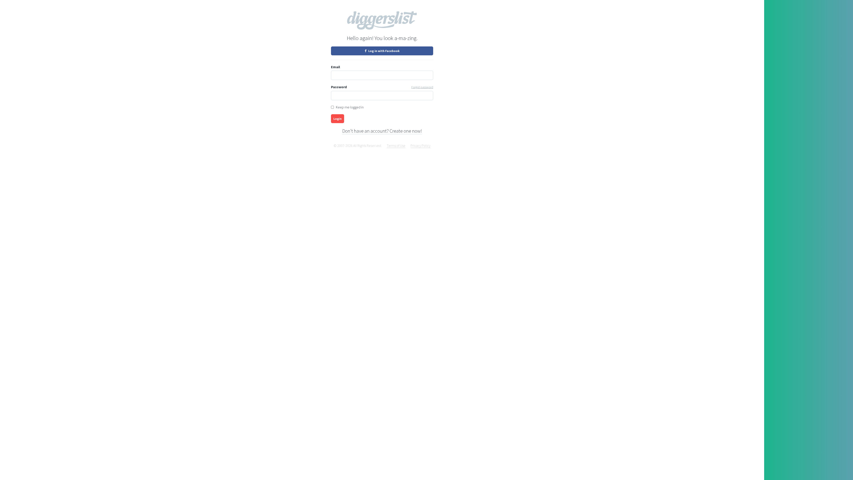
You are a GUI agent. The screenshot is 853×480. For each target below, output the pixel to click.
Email (335, 67)
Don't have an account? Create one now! (382, 131)
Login (337, 119)
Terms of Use (396, 145)
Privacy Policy (420, 145)
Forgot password (422, 87)
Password (382, 87)
